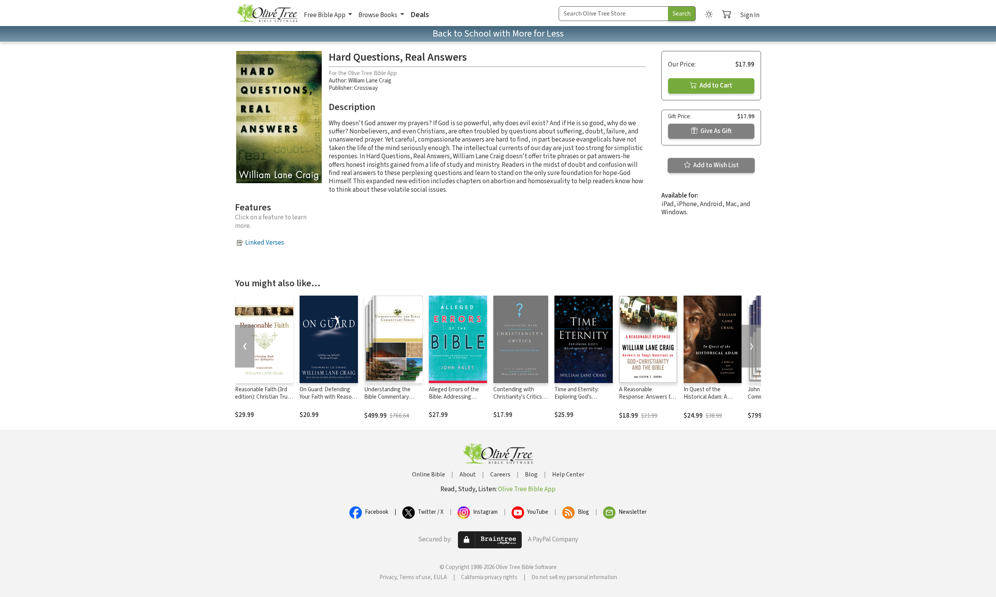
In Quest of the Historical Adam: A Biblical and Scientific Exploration (709, 400)
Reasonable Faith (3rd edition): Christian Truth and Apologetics (264, 396)
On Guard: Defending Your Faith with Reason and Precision (327, 396)
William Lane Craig (369, 81)
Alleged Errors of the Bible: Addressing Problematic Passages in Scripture (455, 400)
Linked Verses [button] (264, 242)
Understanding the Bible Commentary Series (387, 396)
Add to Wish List (715, 165)
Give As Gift (715, 131)
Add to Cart (715, 85)
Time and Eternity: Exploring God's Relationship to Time (579, 396)
